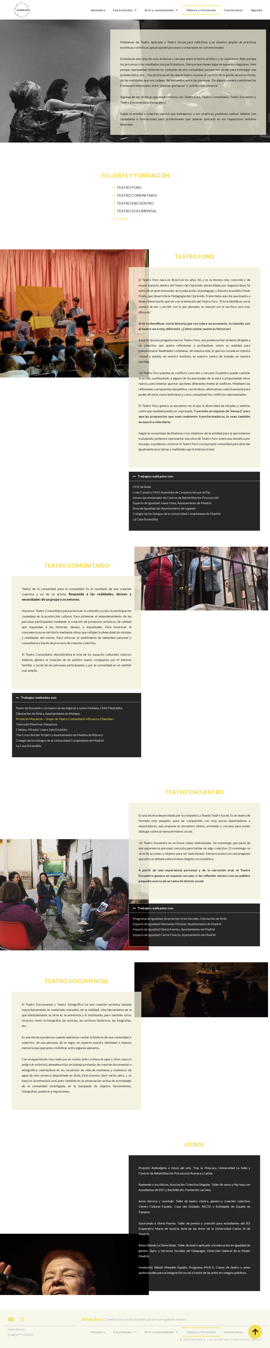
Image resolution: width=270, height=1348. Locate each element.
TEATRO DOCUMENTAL (137, 211)
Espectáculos (123, 10)
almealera (98, 10)
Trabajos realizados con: (156, 476)
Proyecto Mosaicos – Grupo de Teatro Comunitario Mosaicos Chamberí (64, 719)
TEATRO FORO (129, 187)
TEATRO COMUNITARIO (137, 195)
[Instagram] (22, 1319)
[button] (194, 476)
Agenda (256, 10)
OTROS (122, 219)
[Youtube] (11, 1319)
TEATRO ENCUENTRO (135, 203)
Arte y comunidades (159, 10)
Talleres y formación (201, 10)
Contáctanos (233, 10)
